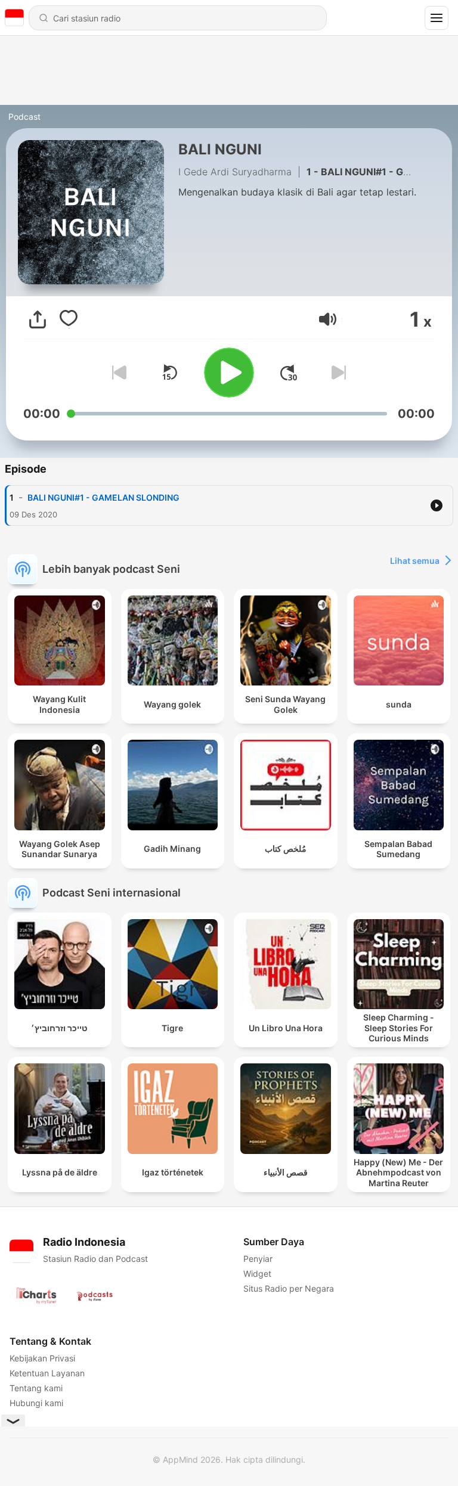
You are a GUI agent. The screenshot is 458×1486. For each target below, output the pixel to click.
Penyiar (258, 1259)
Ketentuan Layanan (47, 1373)
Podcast (24, 116)
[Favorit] (68, 319)
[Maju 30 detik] (289, 372)
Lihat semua (415, 561)
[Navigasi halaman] (436, 18)
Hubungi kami (36, 1403)
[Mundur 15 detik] (169, 372)
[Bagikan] (37, 319)
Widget (257, 1273)
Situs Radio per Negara (288, 1288)
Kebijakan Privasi (42, 1358)
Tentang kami (36, 1388)
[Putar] (229, 373)
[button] (327, 319)
